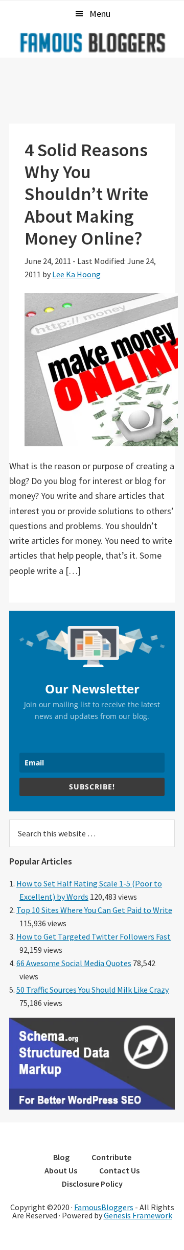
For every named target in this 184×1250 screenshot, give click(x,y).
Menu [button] (99, 13)
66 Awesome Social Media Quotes (73, 963)
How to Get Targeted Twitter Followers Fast (93, 936)
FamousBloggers (103, 1207)
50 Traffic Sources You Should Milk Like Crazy (92, 989)
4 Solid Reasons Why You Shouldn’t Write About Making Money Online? (86, 194)
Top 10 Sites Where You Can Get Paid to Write (94, 910)
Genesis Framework (138, 1215)
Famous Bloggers (92, 42)
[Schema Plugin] (92, 1106)
